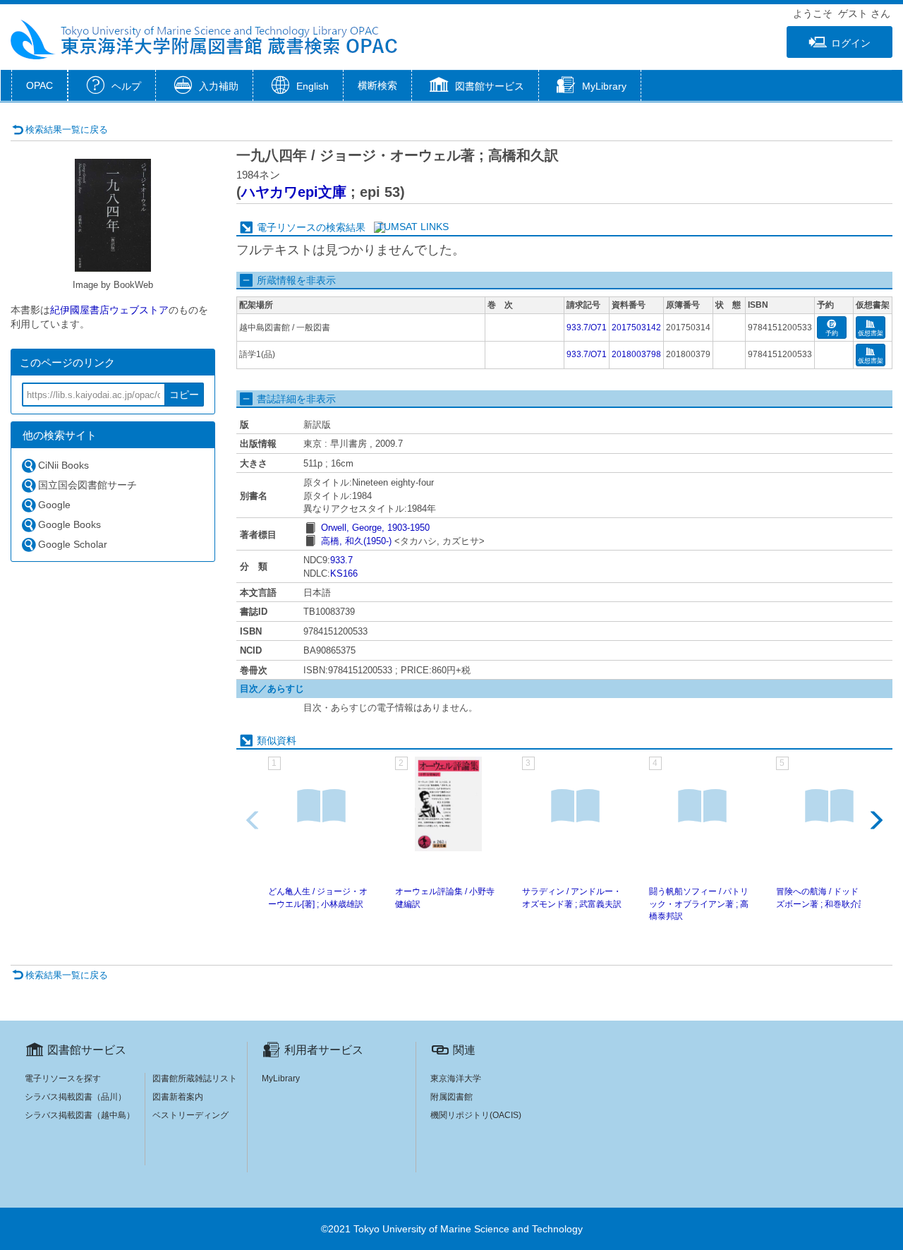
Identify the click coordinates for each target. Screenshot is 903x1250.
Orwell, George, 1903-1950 (375, 527)
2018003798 (636, 354)
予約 (831, 333)
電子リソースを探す (63, 1078)
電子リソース (286, 227)
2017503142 (636, 327)
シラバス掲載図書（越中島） (80, 1115)
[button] (475, 87)
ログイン (851, 43)
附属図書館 (451, 1097)
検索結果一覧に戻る (66, 129)
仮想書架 (870, 333)
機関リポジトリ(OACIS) (475, 1115)
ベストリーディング (190, 1115)
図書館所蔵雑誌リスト (194, 1078)
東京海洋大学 (455, 1078)
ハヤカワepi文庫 (293, 192)
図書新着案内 (177, 1097)
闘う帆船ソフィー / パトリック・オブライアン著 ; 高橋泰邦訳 (699, 903)
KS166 (344, 573)
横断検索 (377, 85)
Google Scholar (72, 544)
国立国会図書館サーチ (87, 485)
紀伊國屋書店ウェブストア (109, 309)
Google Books (69, 524)
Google (54, 504)
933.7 (341, 560)
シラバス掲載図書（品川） (75, 1097)
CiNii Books (63, 465)
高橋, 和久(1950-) (356, 541)
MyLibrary (281, 1078)
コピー (184, 394)
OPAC (39, 85)
